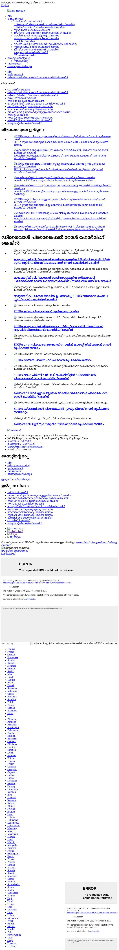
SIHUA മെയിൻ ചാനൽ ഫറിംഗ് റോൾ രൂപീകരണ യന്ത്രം (52, 360)
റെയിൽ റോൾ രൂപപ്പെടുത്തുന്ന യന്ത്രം (36, 35)
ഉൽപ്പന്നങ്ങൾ (15, 18)
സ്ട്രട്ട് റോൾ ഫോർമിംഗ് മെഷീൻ (32, 30)
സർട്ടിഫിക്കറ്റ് (21, 60)
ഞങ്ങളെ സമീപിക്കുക (19, 66)
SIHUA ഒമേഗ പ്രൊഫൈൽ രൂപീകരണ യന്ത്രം (46, 311)
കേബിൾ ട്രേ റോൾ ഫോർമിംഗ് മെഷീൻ (36, 49)
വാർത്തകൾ (14, 63)
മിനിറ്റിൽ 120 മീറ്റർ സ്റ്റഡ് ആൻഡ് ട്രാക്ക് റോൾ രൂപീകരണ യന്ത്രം (59, 424)
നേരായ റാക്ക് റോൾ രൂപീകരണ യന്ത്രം (36, 38)
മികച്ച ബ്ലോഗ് (99, 542)
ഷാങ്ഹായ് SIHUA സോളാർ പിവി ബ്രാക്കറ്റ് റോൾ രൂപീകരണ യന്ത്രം (53, 180)
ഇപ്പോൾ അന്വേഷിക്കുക (15, 479)
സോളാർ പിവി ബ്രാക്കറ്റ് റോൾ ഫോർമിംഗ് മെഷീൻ (42, 32)
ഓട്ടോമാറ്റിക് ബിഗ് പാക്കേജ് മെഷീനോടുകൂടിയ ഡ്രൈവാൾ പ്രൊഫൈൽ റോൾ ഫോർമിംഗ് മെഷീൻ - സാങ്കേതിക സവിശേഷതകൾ (62, 279)
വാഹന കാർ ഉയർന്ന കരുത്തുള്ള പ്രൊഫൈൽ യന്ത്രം (45, 44)
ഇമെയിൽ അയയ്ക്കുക (14, 550)
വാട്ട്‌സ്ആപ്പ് (8, 553)
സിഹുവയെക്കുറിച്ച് (18, 58)
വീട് (9, 16)
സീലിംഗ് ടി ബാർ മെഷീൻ (28, 21)
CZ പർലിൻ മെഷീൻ (25, 55)
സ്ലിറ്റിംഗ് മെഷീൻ (24, 41)
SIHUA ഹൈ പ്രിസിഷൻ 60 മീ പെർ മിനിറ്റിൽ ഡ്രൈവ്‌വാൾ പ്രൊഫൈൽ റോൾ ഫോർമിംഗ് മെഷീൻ (55, 376)
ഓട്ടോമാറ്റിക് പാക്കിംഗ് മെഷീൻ (31, 52)
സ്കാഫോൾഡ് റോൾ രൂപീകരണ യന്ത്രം (36, 46)
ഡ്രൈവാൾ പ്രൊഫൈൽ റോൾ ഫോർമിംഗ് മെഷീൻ (44, 24)
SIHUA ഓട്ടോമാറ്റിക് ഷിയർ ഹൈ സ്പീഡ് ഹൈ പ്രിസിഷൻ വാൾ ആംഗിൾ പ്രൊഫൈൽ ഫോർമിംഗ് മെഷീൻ (58, 328)
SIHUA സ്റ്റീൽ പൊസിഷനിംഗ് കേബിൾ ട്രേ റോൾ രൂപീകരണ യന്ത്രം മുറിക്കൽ (58, 229)
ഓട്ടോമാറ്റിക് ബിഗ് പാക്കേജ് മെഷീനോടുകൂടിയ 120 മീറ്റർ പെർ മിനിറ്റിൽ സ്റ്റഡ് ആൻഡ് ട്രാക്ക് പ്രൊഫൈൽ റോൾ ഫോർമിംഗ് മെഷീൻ (62, 261)
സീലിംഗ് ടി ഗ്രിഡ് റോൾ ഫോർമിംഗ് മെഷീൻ (39, 27)
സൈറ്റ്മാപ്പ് (82, 542)
